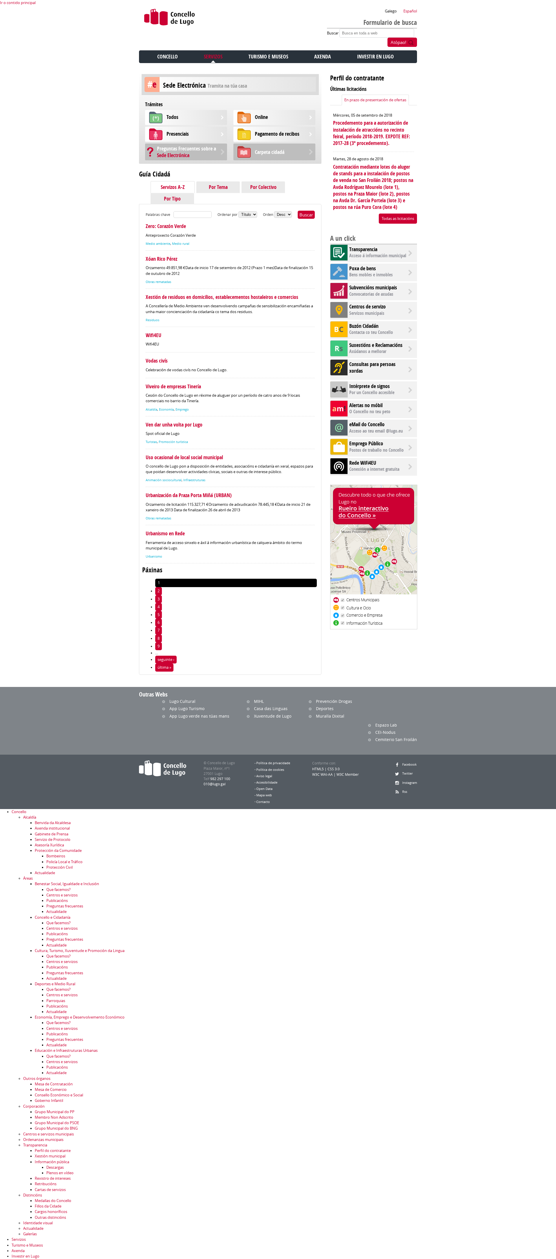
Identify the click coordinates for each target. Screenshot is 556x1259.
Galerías (30, 1234)
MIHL (259, 701)
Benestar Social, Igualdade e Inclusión (67, 883)
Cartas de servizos (50, 1189)
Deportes (325, 708)
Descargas (55, 1167)
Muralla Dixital (330, 716)
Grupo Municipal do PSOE (57, 1122)
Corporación (34, 1106)
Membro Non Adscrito (54, 1117)
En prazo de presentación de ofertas (375, 100)
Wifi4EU (153, 335)
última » (164, 667)
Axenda (322, 56)
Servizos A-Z (173, 187)
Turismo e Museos (268, 56)
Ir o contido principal (18, 2)
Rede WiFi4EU (362, 463)
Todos (172, 117)
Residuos (152, 320)
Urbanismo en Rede (165, 533)
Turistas (151, 442)
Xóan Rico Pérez (161, 258)
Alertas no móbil (366, 405)
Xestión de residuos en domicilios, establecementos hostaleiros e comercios (222, 297)
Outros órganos (36, 1078)
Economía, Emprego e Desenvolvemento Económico (80, 1017)
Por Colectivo (263, 187)
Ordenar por (227, 214)
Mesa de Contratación (54, 1084)
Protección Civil (59, 867)
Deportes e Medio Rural (55, 984)
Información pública (52, 1161)
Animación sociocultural (164, 480)
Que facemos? (58, 889)
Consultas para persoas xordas (372, 367)
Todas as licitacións (398, 218)
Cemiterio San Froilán (396, 739)
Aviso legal (264, 776)
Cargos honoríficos (51, 1211)
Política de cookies (270, 770)
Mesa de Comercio (51, 1089)
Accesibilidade (266, 782)
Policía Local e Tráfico (64, 861)
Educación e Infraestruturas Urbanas (66, 1050)
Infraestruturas (194, 480)
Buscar (333, 33)
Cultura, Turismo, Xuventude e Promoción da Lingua (80, 950)
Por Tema (218, 187)
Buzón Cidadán (363, 326)
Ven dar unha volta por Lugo (174, 424)
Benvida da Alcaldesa (53, 822)
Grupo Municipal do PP (54, 1111)
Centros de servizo (367, 306)
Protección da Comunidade (58, 850)
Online (261, 117)
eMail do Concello (367, 424)
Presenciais (178, 133)
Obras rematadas (158, 282)
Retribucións (45, 1183)
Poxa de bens (362, 268)
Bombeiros (55, 856)
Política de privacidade (273, 763)
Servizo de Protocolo (52, 839)
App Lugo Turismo (186, 708)
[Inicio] (169, 18)
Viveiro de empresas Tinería (173, 386)
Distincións (32, 1195)
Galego (391, 11)
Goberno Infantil (49, 1100)
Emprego (182, 409)
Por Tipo (172, 198)
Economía (166, 409)
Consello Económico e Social (59, 1095)
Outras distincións (50, 1217)
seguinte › (166, 659)
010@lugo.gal (215, 784)
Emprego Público (366, 443)
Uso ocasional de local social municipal (184, 457)
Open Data (264, 789)
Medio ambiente (158, 244)
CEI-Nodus (385, 732)
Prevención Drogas (334, 701)
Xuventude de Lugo (272, 716)
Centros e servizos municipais (48, 1134)
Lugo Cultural (182, 701)
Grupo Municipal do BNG (56, 1128)
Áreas (28, 878)
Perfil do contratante (53, 1150)
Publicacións (57, 900)
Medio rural (180, 244)
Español (410, 11)
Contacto (263, 802)
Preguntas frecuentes (64, 906)
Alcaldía (151, 409)
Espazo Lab (386, 725)
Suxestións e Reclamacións (376, 345)
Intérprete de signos (369, 386)
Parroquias (55, 1000)
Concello (167, 56)
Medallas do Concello (53, 1200)
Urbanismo (154, 556)
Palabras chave (158, 214)
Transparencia (363, 249)
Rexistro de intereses (53, 1178)
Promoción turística (173, 442)
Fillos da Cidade (48, 1206)
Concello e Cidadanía (52, 917)
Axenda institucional (52, 828)
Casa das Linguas (271, 708)
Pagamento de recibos (277, 133)
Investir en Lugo (375, 56)
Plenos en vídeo (60, 1172)
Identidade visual (38, 1223)
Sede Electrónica (186, 152)
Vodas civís (157, 360)
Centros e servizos (62, 895)
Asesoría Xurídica (49, 845)
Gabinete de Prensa (51, 834)
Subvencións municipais (373, 287)
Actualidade (45, 872)
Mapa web (264, 795)
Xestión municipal (50, 1156)
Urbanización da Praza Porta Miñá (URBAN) (189, 495)
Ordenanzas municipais (43, 1139)
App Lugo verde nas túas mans (199, 716)
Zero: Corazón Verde (166, 226)
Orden (268, 214)
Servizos (213, 56)
